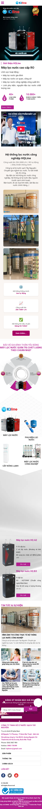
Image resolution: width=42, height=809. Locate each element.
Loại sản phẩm (12, 98)
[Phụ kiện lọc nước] (31, 425)
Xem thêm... (21, 333)
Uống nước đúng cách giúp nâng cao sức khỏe (10, 663)
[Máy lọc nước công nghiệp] (31, 451)
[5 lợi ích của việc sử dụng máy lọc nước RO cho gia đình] (31, 654)
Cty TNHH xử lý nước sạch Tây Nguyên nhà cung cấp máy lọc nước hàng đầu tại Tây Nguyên (10, 686)
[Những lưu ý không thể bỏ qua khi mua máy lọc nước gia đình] (31, 675)
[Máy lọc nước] (10, 424)
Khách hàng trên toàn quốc (33, 98)
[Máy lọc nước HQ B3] (8, 583)
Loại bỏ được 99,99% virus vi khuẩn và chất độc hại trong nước (9, 374)
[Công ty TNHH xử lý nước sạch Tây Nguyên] (21, 2)
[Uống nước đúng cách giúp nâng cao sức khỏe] (10, 654)
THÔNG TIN (6, 759)
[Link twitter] (10, 775)
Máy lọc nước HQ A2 (26, 540)
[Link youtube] (16, 775)
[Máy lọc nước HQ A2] (8, 553)
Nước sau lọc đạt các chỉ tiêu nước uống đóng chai (21, 359)
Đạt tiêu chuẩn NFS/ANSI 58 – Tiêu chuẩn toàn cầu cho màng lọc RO (33, 374)
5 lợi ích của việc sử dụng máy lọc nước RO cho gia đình (31, 664)
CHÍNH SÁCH (7, 764)
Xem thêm (6, 107)
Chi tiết (23, 564)
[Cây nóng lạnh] (10, 453)
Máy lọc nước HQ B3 (26, 571)
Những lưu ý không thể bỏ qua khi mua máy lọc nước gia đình (31, 685)
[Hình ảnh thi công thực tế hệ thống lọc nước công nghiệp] (21, 620)
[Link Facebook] (3, 775)
